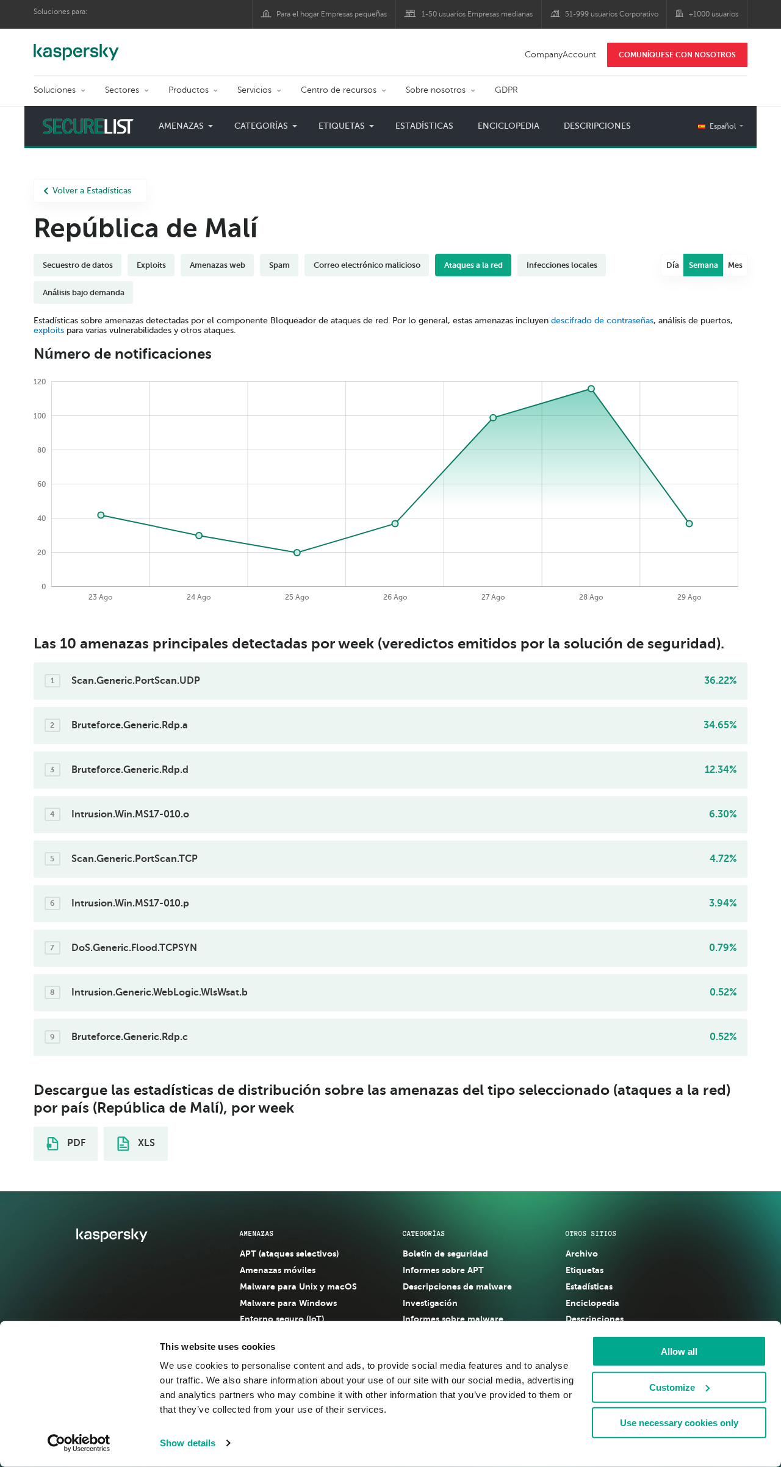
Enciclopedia (508, 126)
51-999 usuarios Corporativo (611, 14)
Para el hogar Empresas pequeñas (331, 14)
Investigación (430, 1303)
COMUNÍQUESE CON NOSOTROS (677, 55)
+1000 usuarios (713, 14)
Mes (735, 265)
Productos (188, 90)
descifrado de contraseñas (602, 320)
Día (672, 265)
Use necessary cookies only (679, 1423)
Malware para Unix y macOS (298, 1286)
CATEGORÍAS (424, 1233)
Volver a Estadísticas (91, 190)
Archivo (582, 1253)
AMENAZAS (257, 1233)
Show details (187, 1443)
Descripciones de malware (457, 1286)
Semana (703, 265)
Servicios (254, 90)
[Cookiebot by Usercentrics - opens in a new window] (79, 1443)
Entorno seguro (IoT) (282, 1319)
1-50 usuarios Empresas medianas (477, 14)
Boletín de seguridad (445, 1253)
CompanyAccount (560, 54)
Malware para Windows (288, 1303)
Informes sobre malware (453, 1319)
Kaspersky (76, 46)
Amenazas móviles (277, 1270)
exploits (49, 330)
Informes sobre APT (443, 1270)
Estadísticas (424, 126)
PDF (75, 1143)
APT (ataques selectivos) (289, 1253)
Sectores (122, 90)
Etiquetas (584, 1270)
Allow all (679, 1351)
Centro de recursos (338, 90)
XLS (145, 1143)
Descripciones (597, 126)
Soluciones (55, 90)
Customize (672, 1387)
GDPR (506, 90)
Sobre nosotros (436, 90)
